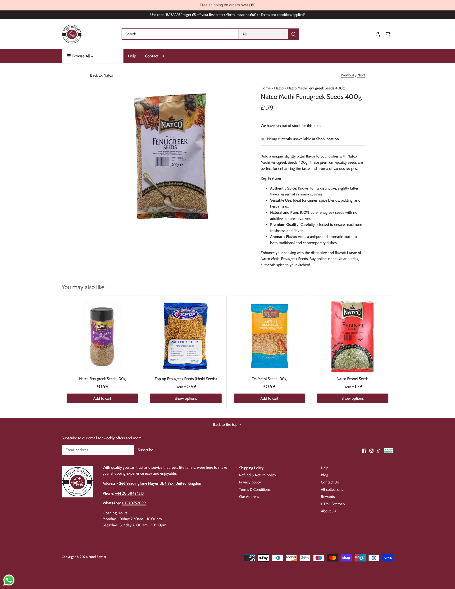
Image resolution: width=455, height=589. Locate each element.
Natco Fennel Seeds (353, 378)
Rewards (328, 496)
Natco (108, 75)
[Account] (378, 34)
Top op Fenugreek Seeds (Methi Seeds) (186, 378)
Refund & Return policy (257, 475)
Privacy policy (250, 482)
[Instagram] (371, 450)
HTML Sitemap (333, 504)
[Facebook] (364, 450)
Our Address (249, 496)
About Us (328, 511)
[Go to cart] (388, 34)
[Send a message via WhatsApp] (8, 580)
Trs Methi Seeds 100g (269, 378)
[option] (169, 158)
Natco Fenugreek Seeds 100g (102, 378)
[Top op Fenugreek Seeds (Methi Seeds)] (185, 336)
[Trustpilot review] (388, 450)
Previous (347, 75)
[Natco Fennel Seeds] (352, 336)
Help (324, 468)
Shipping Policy (251, 468)
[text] (227, 5)
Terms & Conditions (255, 489)
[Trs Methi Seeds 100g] (269, 336)
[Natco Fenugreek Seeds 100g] (102, 336)
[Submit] (293, 34)
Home (266, 88)
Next (361, 75)
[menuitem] (92, 56)
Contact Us (330, 482)
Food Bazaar (97, 557)
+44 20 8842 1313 (129, 493)
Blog (324, 475)
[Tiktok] (379, 450)
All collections (332, 489)
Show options (186, 398)
